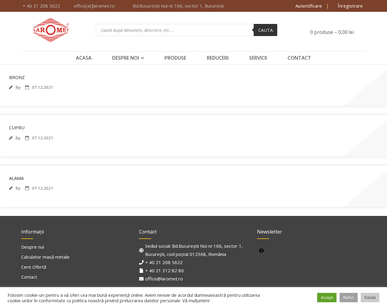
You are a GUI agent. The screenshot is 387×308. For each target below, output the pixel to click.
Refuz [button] (348, 297)
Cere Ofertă (33, 267)
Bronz (17, 77)
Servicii (258, 58)
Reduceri (218, 58)
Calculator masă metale (45, 257)
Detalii (370, 297)
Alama (16, 178)
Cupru (16, 127)
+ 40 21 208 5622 (164, 262)
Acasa (84, 58)
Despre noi (125, 58)
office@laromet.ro (164, 279)
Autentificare (308, 6)
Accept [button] (327, 297)
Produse (175, 58)
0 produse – (331, 32)
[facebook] (262, 250)
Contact (299, 58)
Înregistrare (350, 6)
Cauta (265, 30)
